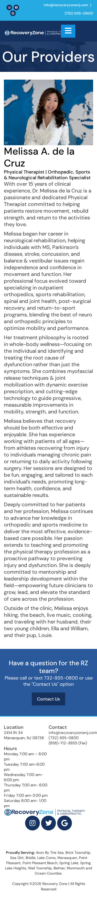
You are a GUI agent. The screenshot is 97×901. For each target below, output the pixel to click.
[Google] (13, 13)
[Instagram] (9, 7)
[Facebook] (16, 7)
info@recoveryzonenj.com (66, 5)
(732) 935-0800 (79, 13)
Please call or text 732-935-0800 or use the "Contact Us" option (49, 681)
